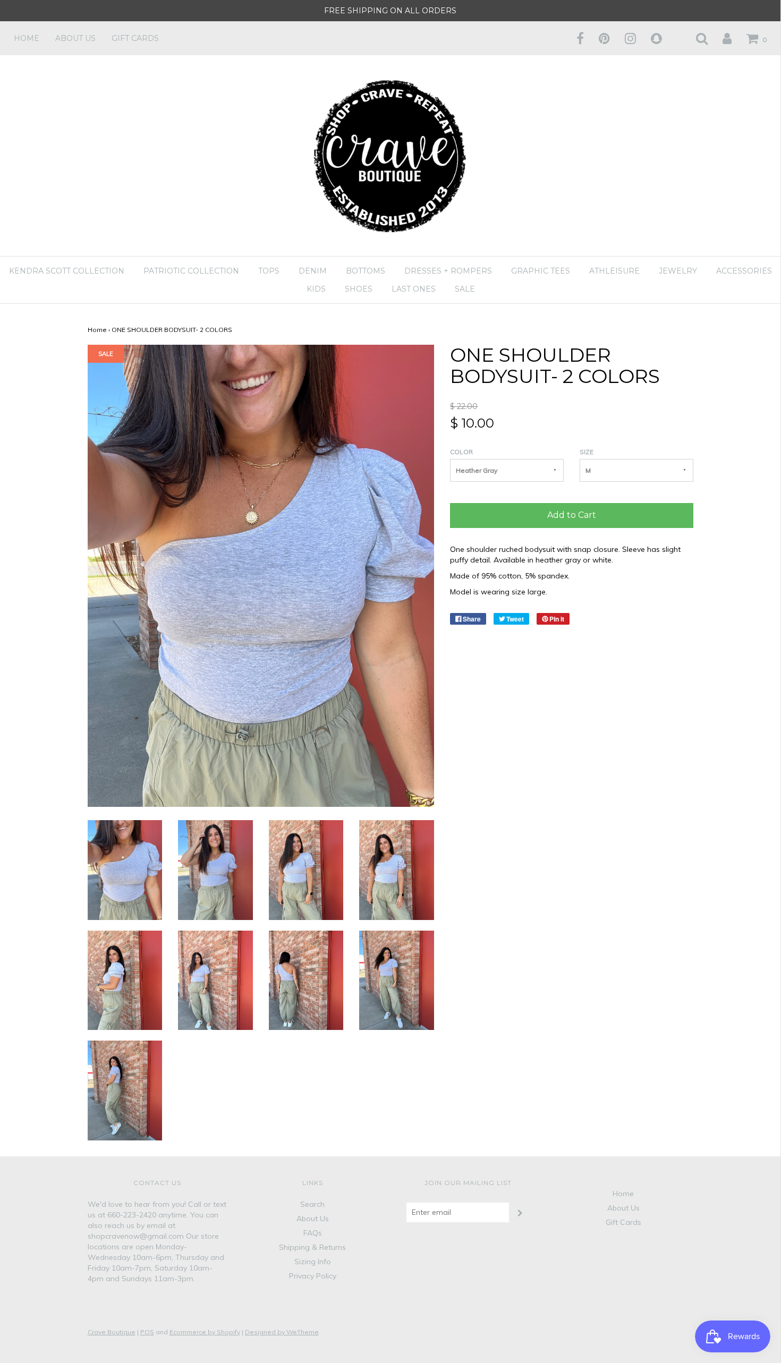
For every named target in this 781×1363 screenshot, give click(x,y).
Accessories (744, 271)
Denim (313, 271)
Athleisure (614, 271)
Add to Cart (571, 515)
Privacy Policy (312, 1276)
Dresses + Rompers (448, 271)
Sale (465, 289)
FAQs (312, 1233)
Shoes (358, 289)
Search (312, 1204)
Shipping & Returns (312, 1247)
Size (586, 452)
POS (147, 1332)
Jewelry (678, 271)
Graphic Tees (540, 271)
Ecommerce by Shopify (204, 1332)
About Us (75, 38)
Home (26, 38)
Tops (268, 271)
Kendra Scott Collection (66, 271)
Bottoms (365, 271)
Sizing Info (312, 1261)
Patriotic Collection (191, 271)
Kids (316, 289)
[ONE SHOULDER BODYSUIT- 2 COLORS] (125, 869)
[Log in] (720, 38)
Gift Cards (135, 38)
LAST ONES (414, 289)
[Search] (695, 38)
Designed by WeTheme (282, 1332)
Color (461, 452)
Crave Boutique (111, 1332)
